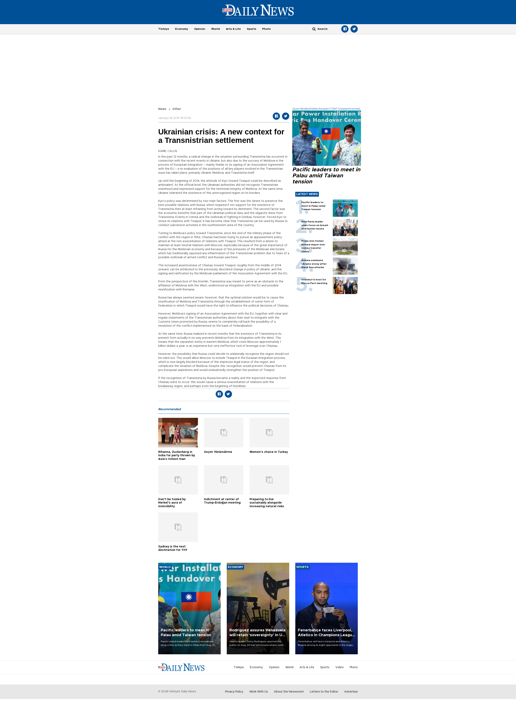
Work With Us (258, 691)
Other (176, 109)
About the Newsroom (289, 691)
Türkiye (163, 29)
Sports (251, 29)
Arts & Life (233, 29)
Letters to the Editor (324, 691)
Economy (181, 29)
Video (339, 667)
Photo (266, 29)
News (162, 109)
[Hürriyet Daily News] (258, 11)
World (215, 29)
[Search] (314, 29)
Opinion (199, 29)
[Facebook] (345, 29)
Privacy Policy (234, 691)
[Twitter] (354, 29)
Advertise (351, 691)
